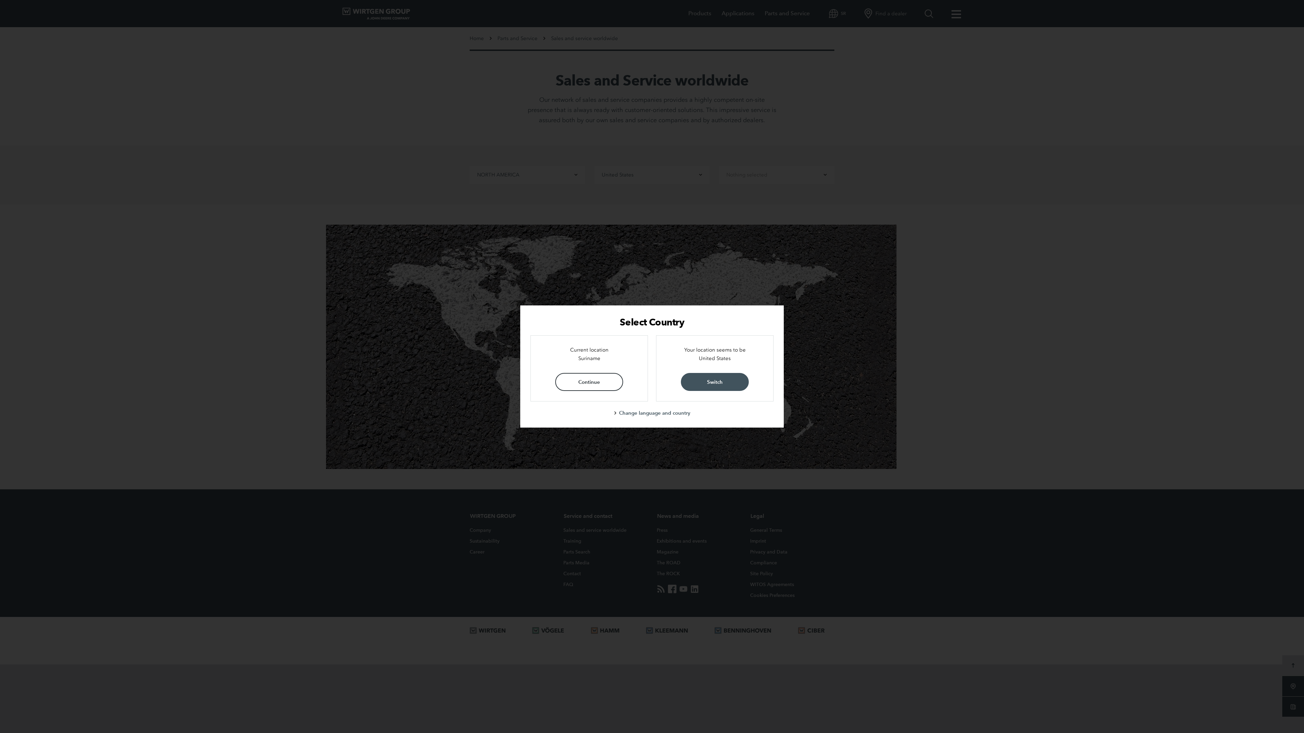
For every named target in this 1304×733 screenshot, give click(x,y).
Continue (589, 382)
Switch (715, 382)
